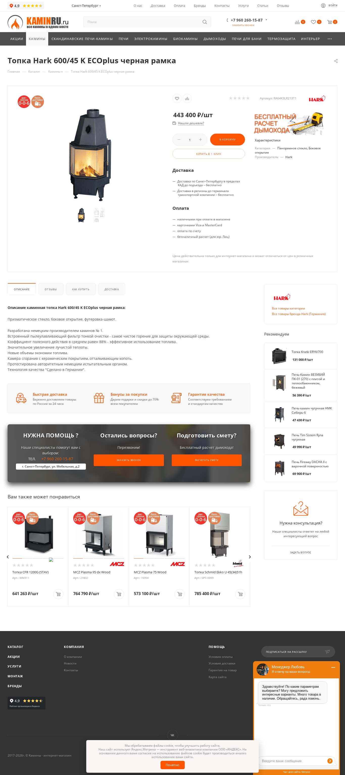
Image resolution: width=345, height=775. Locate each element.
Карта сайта (218, 677)
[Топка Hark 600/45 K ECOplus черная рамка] (90, 154)
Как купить (80, 289)
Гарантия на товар (223, 670)
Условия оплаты (221, 657)
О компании (73, 657)
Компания (74, 647)
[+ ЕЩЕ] (330, 39)
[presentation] (8, 557)
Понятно (172, 765)
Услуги (14, 666)
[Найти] (205, 21)
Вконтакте (172, 735)
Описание (22, 289)
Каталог (15, 647)
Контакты (71, 670)
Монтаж (15, 676)
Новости (70, 663)
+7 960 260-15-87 (247, 20)
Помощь (217, 647)
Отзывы (51, 289)
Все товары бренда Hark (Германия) (299, 314)
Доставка (112, 289)
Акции (14, 657)
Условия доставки (222, 663)
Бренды (15, 686)
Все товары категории (288, 308)
